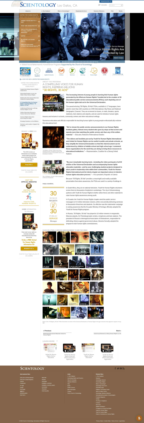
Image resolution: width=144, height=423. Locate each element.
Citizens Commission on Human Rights (105, 414)
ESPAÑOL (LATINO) (47, 383)
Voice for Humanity (71, 380)
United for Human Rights (102, 410)
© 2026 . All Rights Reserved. (34, 421)
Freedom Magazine (118, 75)
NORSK (44, 379)
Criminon (61, 75)
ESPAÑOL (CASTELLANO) (48, 385)
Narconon (72, 75)
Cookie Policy (107, 421)
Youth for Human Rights (101, 412)
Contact (69, 391)
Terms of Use (115, 421)
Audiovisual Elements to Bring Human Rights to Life (28, 109)
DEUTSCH (22, 395)
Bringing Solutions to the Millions (29, 121)
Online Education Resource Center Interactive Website (28, 113)
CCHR (104, 75)
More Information (71, 389)
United (23, 36)
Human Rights (93, 75)
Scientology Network (101, 380)
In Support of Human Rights (28, 40)
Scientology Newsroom (101, 385)
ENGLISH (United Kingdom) (26, 379)
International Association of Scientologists (105, 395)
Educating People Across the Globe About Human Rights (28, 94)
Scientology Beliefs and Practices (75, 378)
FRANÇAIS (22, 383)
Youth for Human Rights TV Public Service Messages (29, 30)
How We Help (25, 75)
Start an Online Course (101, 391)
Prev (48, 62)
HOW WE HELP (27, 79)
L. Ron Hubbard (45, 11)
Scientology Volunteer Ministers (103, 393)
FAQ (112, 11)
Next (95, 62)
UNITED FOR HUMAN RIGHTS (41, 79)
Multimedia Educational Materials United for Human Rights (29, 98)
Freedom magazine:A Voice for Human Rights (29, 45)
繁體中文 (22, 391)
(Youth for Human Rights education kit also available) (29, 255)
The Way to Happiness (37, 75)
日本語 (21, 387)
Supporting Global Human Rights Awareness (29, 90)
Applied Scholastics (49, 75)
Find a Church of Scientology (74, 393)
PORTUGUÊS (45, 391)
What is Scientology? (63, 11)
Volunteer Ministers (99, 11)
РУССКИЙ (22, 389)
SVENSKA (44, 381)
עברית (22, 385)
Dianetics (98, 378)
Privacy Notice (99, 421)
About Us (28, 11)
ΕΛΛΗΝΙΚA (44, 387)
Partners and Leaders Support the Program (29, 125)
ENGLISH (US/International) (26, 377)
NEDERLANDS (23, 393)
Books (121, 11)
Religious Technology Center (103, 389)
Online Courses (71, 387)
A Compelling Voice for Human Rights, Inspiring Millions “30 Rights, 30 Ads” (28, 104)
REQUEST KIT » (29, 248)
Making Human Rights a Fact (28, 21)
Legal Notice (122, 421)
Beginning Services (81, 11)
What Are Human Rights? (29, 26)
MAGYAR (44, 377)
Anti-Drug (83, 75)
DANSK (22, 381)
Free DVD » (29, 165)
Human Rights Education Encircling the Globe (27, 117)
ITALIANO (44, 389)
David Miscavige (100, 387)
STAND (97, 399)
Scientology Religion (100, 381)
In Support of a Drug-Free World (103, 408)
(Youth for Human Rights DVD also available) (29, 171)
